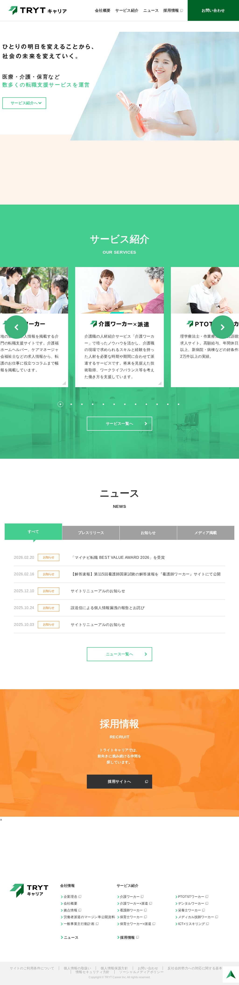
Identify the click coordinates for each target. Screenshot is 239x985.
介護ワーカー (130, 896)
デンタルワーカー (191, 903)
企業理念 (70, 896)
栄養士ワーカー (189, 910)
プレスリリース (91, 533)
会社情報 (67, 885)
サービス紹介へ (24, 103)
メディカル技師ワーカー (196, 917)
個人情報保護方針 (114, 968)
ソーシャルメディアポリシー (141, 972)
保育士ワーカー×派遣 (135, 924)
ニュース (151, 10)
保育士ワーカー (131, 917)
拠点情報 (70, 910)
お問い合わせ (213, 10)
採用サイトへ (119, 781)
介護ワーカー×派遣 (134, 903)
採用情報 (171, 10)
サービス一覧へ (119, 424)
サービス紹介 (127, 10)
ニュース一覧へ (119, 654)
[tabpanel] (119, 327)
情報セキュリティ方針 (93, 972)
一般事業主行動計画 (79, 924)
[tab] (60, 404)
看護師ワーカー (131, 910)
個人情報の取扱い (77, 968)
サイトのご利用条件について (32, 968)
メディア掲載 (205, 533)
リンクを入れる (119, 327)
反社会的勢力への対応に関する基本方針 (198, 968)
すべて (33, 532)
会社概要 (103, 10)
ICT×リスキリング (191, 924)
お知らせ (148, 533)
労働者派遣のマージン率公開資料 (89, 917)
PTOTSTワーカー (191, 896)
